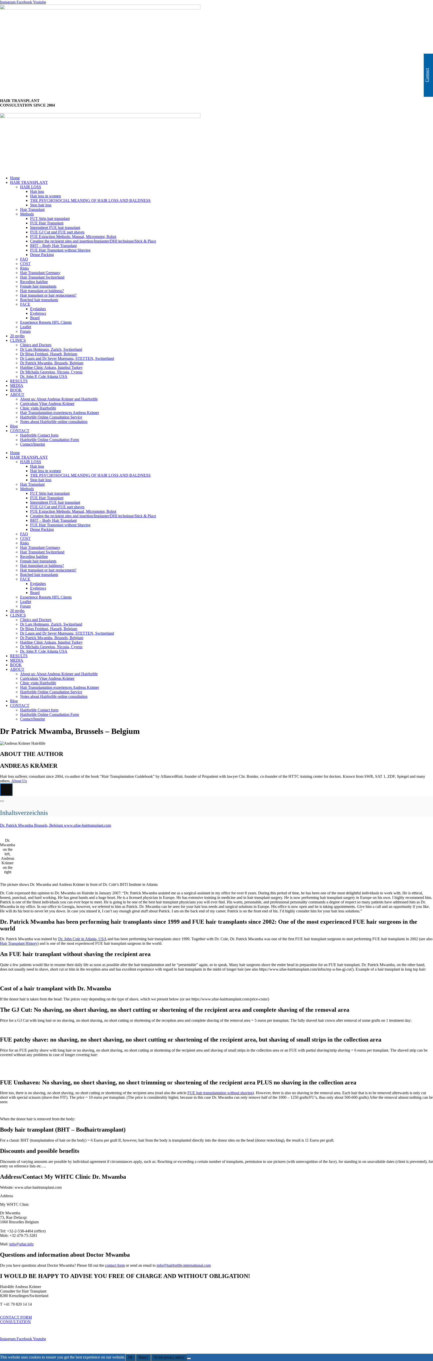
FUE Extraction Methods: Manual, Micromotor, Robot (73, 236)
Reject (143, 1357)
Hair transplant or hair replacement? (48, 295)
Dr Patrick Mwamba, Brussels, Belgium (51, 363)
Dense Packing (42, 254)
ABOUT (17, 394)
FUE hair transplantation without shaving (220, 1093)
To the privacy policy (169, 1357)
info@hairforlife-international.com (184, 1265)
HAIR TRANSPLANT (29, 182)
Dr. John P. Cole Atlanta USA (43, 376)
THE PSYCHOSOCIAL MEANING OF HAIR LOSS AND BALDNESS (90, 200)
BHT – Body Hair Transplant (53, 245)
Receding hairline (34, 282)
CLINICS (18, 340)
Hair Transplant (32, 209)
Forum (25, 331)
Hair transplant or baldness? (42, 291)
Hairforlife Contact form (39, 435)
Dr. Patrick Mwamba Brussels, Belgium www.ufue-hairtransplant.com (55, 825)
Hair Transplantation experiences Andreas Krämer (59, 412)
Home (15, 178)
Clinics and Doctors (35, 345)
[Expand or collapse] (2, 801)
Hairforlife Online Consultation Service (51, 417)
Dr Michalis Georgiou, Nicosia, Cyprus (51, 372)
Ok (130, 1357)
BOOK (16, 390)
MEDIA (16, 385)
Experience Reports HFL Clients (46, 322)
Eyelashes (38, 309)
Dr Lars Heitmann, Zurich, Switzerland (51, 349)
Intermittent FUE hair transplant (55, 227)
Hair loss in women (45, 196)
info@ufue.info (21, 1244)
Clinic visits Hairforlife (38, 408)
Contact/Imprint (32, 444)
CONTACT (19, 431)
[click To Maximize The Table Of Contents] (6, 789)
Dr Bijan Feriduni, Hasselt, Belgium (48, 354)
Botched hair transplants (39, 300)
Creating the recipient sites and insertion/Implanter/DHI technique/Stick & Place (93, 241)
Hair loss (37, 191)
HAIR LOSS (30, 187)
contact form (115, 1265)
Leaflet (25, 327)
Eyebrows (38, 313)
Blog (14, 426)
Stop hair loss (40, 205)
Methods (27, 214)
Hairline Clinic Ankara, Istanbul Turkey (51, 367)
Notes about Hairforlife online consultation (53, 421)
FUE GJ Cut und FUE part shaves (57, 232)
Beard (35, 318)
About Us (19, 781)
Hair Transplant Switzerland (42, 277)
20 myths (17, 336)
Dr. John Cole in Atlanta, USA (82, 939)
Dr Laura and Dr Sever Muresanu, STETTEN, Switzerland (67, 358)
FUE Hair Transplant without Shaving (60, 250)
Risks (24, 268)
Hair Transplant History (18, 943)
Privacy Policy (12, 1347)
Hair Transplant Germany (40, 273)
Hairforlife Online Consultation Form (49, 440)
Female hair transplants (38, 286)
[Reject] (189, 1358)
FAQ (24, 259)
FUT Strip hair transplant (50, 218)
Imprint (6, 1330)
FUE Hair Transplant (46, 223)
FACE (25, 304)
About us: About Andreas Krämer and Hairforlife (59, 399)
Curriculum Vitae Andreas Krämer (47, 403)
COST (25, 264)
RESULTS (19, 381)
